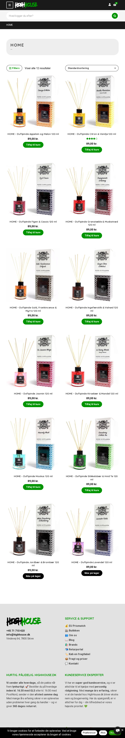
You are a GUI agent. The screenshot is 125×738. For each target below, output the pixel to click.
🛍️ (71, 644)
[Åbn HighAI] (118, 731)
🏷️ (77, 654)
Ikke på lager (33, 576)
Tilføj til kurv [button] (33, 144)
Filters (16, 68)
